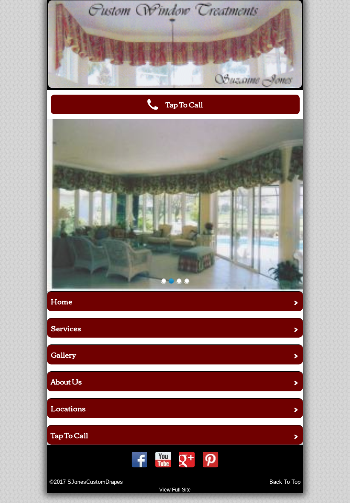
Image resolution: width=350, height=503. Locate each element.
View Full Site (175, 490)
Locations (68, 408)
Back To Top (284, 482)
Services (66, 328)
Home (61, 301)
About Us (66, 381)
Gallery (63, 354)
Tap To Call (69, 435)
